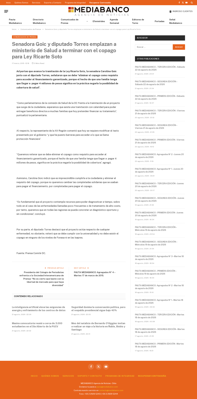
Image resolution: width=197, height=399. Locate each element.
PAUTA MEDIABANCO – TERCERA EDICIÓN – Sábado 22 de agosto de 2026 (160, 68)
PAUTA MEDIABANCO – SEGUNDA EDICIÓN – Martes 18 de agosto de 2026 (160, 330)
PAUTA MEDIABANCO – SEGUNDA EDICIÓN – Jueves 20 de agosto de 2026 (159, 199)
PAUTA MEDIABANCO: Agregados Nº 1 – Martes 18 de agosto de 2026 (159, 301)
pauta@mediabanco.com (107, 387)
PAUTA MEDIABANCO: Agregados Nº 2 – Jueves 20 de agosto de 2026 (159, 155)
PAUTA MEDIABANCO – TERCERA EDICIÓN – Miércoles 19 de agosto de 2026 (156, 228)
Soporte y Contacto (52, 3)
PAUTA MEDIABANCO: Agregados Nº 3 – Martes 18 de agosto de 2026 (159, 257)
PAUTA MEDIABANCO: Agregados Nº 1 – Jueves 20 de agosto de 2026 (159, 170)
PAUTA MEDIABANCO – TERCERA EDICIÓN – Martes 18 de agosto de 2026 (159, 316)
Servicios (36, 3)
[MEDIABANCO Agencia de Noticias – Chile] (98, 11)
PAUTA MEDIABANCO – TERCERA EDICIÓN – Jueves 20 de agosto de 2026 (159, 185)
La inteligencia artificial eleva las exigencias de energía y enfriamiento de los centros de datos (38, 309)
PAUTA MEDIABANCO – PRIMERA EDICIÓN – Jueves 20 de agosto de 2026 (159, 214)
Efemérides (99, 21)
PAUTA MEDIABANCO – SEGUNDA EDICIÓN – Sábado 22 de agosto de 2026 (156, 83)
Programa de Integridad (75, 3)
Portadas (159, 21)
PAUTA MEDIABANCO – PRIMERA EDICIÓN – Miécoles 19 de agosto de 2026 (155, 272)
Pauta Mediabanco (15, 21)
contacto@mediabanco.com (111, 390)
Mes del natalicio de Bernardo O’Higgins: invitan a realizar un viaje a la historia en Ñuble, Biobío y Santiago (98, 326)
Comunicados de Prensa (69, 21)
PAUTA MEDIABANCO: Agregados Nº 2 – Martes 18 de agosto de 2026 (159, 287)
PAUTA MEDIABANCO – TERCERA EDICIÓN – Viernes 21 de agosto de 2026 (160, 112)
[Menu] (6, 11)
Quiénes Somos (21, 3)
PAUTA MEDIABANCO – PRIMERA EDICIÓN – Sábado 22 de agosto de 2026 (159, 97)
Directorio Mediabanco (39, 21)
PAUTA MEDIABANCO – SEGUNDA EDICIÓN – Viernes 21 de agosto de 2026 (156, 126)
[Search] (191, 2)
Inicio (8, 3)
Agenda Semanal (114, 21)
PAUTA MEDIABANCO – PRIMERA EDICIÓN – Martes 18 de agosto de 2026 (159, 345)
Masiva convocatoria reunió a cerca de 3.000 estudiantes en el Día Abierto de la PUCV (37, 325)
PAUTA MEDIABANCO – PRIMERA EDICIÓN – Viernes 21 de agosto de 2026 (159, 141)
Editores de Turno (138, 21)
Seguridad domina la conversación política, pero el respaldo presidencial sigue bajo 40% (98, 309)
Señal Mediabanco (175, 21)
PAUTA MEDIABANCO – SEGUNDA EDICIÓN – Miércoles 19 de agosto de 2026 (156, 243)
